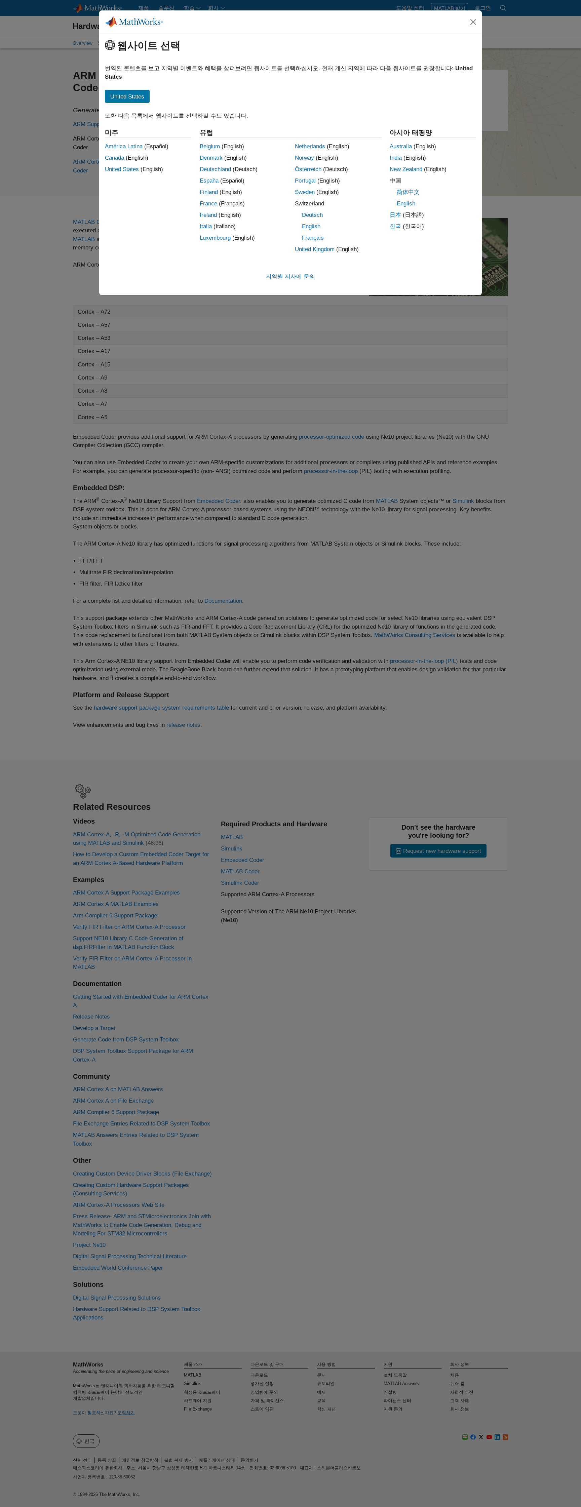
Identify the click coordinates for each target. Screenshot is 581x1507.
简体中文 (408, 192)
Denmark (211, 158)
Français (313, 238)
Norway (304, 158)
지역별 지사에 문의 (290, 276)
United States (122, 169)
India (396, 158)
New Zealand (406, 169)
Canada (114, 158)
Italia (206, 226)
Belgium (210, 146)
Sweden (305, 192)
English (311, 226)
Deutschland (215, 169)
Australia (401, 146)
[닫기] (473, 22)
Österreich (308, 169)
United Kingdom (315, 249)
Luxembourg (215, 238)
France (208, 203)
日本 (395, 215)
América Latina (124, 146)
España (209, 180)
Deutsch (312, 215)
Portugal (305, 180)
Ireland (208, 215)
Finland (209, 192)
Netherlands (310, 146)
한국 (395, 226)
